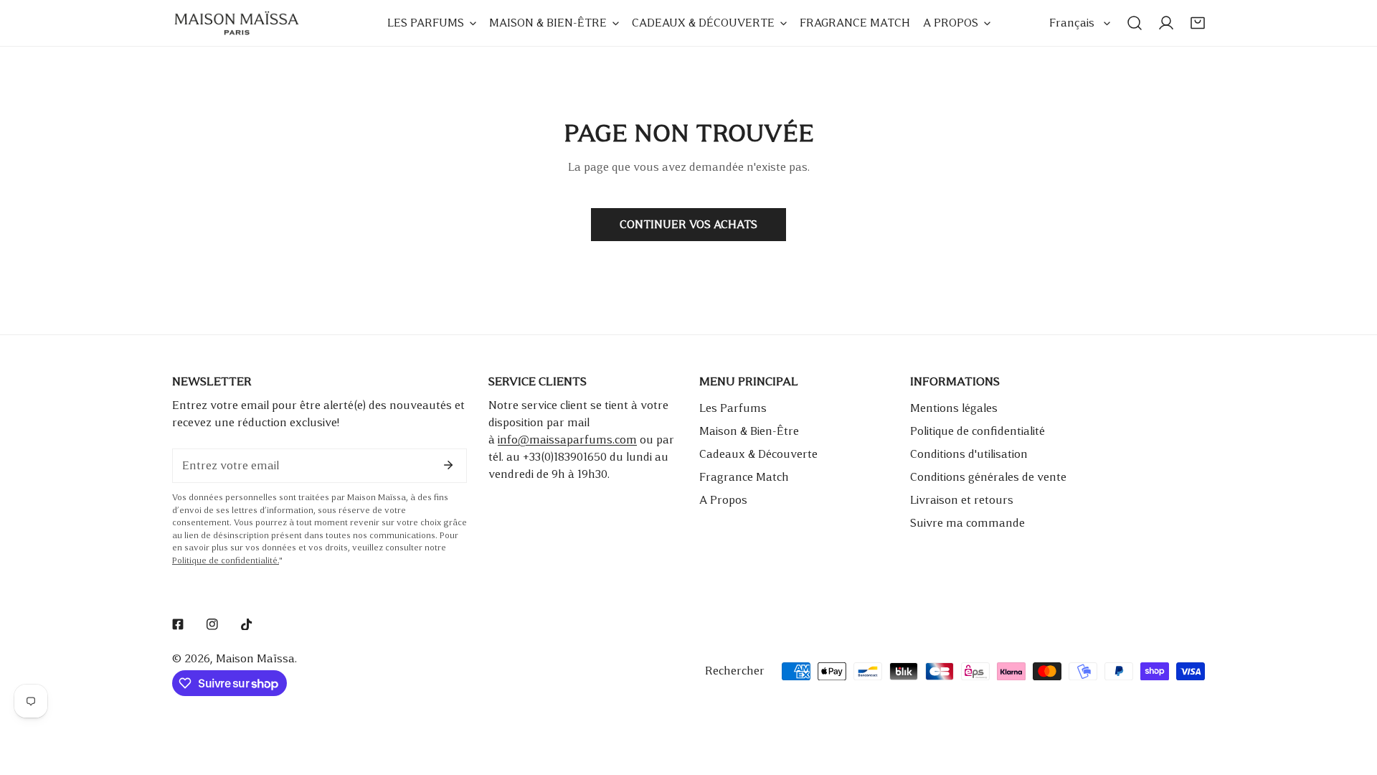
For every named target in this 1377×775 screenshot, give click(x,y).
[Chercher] (1134, 23)
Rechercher (735, 670)
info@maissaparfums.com (567, 439)
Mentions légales (954, 408)
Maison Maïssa (255, 658)
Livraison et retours (961, 499)
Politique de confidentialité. (225, 561)
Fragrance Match (744, 476)
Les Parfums (733, 408)
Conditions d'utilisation (969, 453)
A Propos (723, 499)
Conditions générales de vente (988, 476)
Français (1071, 22)
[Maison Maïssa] (236, 23)
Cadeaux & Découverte (758, 453)
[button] (1197, 23)
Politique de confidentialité (977, 431)
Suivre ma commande (967, 522)
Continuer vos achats (688, 224)
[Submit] (448, 465)
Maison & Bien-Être (749, 431)
